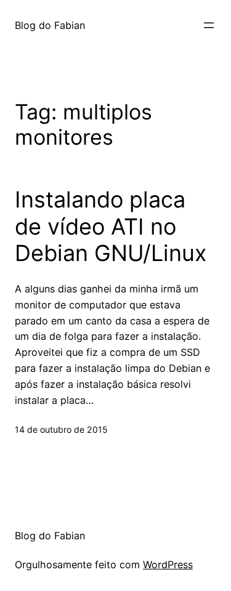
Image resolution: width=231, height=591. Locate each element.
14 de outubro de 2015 (61, 429)
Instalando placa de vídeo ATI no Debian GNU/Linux (110, 226)
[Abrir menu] (208, 25)
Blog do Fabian (50, 25)
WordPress (168, 564)
